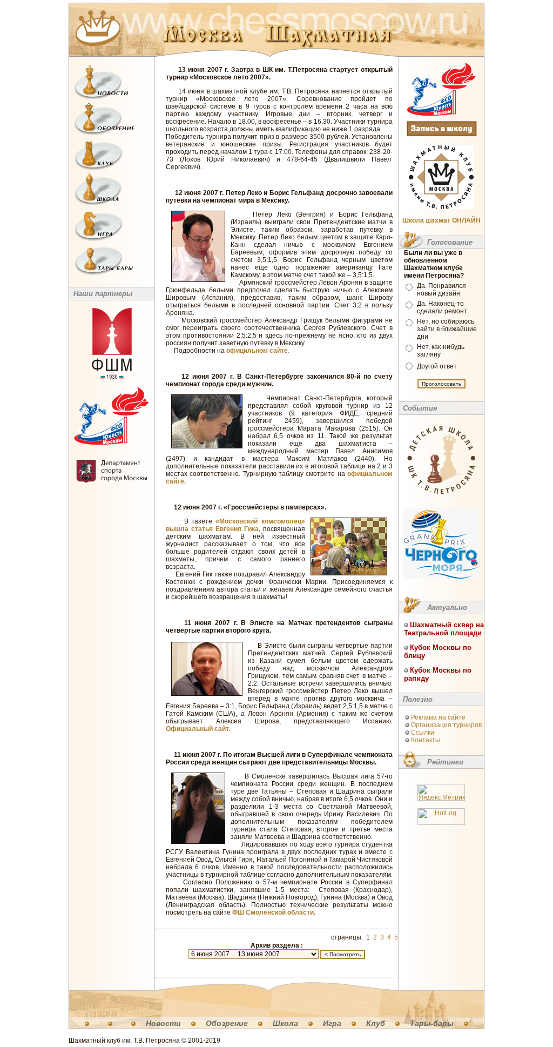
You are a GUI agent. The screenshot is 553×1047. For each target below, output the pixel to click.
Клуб (375, 1023)
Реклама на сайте (438, 717)
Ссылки (422, 732)
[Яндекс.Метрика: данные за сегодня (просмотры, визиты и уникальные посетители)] (441, 792)
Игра (332, 1023)
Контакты (425, 740)
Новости (163, 1023)
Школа (285, 1023)
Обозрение (227, 1023)
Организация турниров (446, 725)
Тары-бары (432, 1023)
